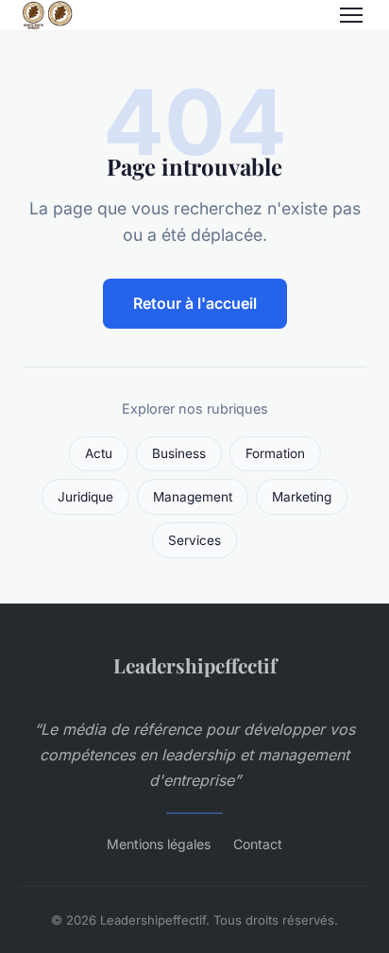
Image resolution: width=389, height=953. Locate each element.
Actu (98, 453)
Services (194, 540)
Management (192, 496)
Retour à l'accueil (195, 303)
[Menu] (351, 15)
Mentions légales (159, 844)
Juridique (85, 496)
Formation (275, 453)
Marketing (301, 496)
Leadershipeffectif (195, 665)
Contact (257, 844)
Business (179, 453)
